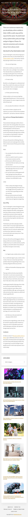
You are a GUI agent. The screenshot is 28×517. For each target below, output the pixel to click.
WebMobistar (10, 3)
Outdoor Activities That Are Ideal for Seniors (12, 439)
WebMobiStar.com (17, 514)
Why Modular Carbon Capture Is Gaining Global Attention (13, 419)
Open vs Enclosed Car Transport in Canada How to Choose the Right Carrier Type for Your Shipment (13, 497)
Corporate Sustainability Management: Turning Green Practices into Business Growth (13, 478)
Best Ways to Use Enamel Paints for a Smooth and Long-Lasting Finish (12, 459)
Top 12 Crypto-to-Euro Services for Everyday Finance (12, 382)
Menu (24, 2)
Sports (4, 19)
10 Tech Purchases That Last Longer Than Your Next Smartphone (13, 400)
